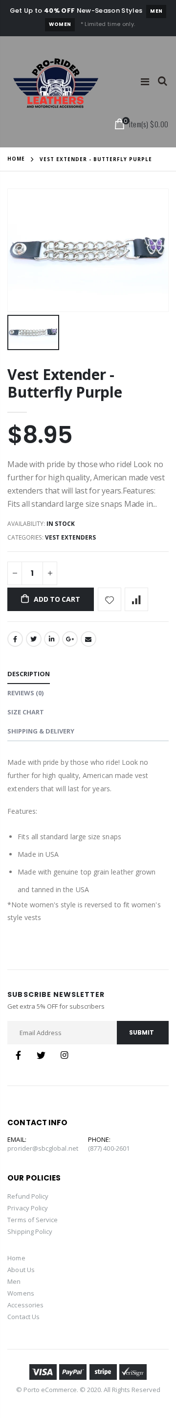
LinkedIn (52, 639)
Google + (70, 639)
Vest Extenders (70, 537)
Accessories (25, 1304)
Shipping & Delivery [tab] (40, 731)
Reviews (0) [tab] (25, 692)
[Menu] (145, 81)
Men (156, 11)
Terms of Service (32, 1219)
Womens (20, 1293)
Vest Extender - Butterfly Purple (64, 383)
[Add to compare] (136, 599)
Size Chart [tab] (25, 712)
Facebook (15, 639)
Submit (141, 1032)
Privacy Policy (27, 1208)
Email (88, 639)
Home (16, 158)
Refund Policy (27, 1196)
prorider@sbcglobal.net (42, 1148)
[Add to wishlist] (109, 599)
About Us (21, 1269)
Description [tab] (28, 673)
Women (60, 24)
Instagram (64, 1055)
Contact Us (23, 1316)
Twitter (34, 639)
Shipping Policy (29, 1231)
